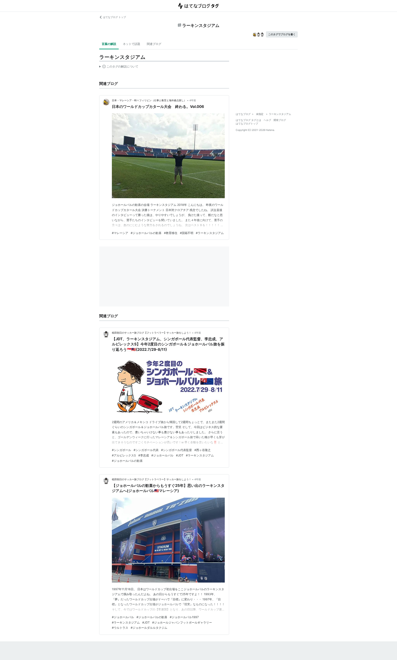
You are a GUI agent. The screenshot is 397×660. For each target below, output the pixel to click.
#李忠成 (143, 455)
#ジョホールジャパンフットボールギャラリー (182, 622)
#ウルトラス (120, 627)
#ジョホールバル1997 (184, 617)
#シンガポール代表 (146, 450)
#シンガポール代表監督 (176, 450)
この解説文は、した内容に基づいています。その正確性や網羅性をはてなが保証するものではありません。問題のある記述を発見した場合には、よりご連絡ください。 (118, 67)
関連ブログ (154, 44)
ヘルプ (267, 120)
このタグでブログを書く (281, 34)
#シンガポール (121, 450)
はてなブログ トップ (114, 17)
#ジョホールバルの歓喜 (146, 233)
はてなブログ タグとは (248, 120)
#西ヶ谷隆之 (202, 450)
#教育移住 (170, 233)
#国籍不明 (186, 233)
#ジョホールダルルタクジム (149, 627)
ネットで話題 (131, 44)
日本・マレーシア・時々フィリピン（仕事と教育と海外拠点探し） (149, 100)
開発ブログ (280, 120)
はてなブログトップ (247, 123)
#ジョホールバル (162, 455)
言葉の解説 (109, 44)
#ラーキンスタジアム (210, 233)
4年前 (192, 100)
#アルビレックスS (124, 455)
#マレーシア (120, 233)
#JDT (179, 455)
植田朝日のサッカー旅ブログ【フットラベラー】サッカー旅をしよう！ (151, 332)
